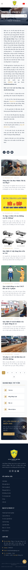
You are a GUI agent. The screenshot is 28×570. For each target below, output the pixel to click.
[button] (2, 4)
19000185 (10, 82)
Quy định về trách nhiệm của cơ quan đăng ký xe (13, 323)
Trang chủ (10, 20)
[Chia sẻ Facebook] (11, 152)
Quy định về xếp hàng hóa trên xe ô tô (14, 252)
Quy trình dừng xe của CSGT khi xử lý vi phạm (13, 287)
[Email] (18, 471)
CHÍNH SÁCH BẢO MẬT (6, 566)
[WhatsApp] (12, 471)
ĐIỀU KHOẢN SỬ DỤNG (21, 566)
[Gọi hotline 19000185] (24, 562)
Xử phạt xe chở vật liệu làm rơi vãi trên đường (14, 358)
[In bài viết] (8, 152)
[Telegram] (15, 471)
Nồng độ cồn (12, 101)
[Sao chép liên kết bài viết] (4, 152)
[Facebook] (10, 471)
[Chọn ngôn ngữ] (25, 3)
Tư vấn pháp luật (16, 20)
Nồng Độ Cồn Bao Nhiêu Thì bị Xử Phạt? (14, 182)
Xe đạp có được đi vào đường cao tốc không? (13, 217)
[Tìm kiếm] (25, 16)
